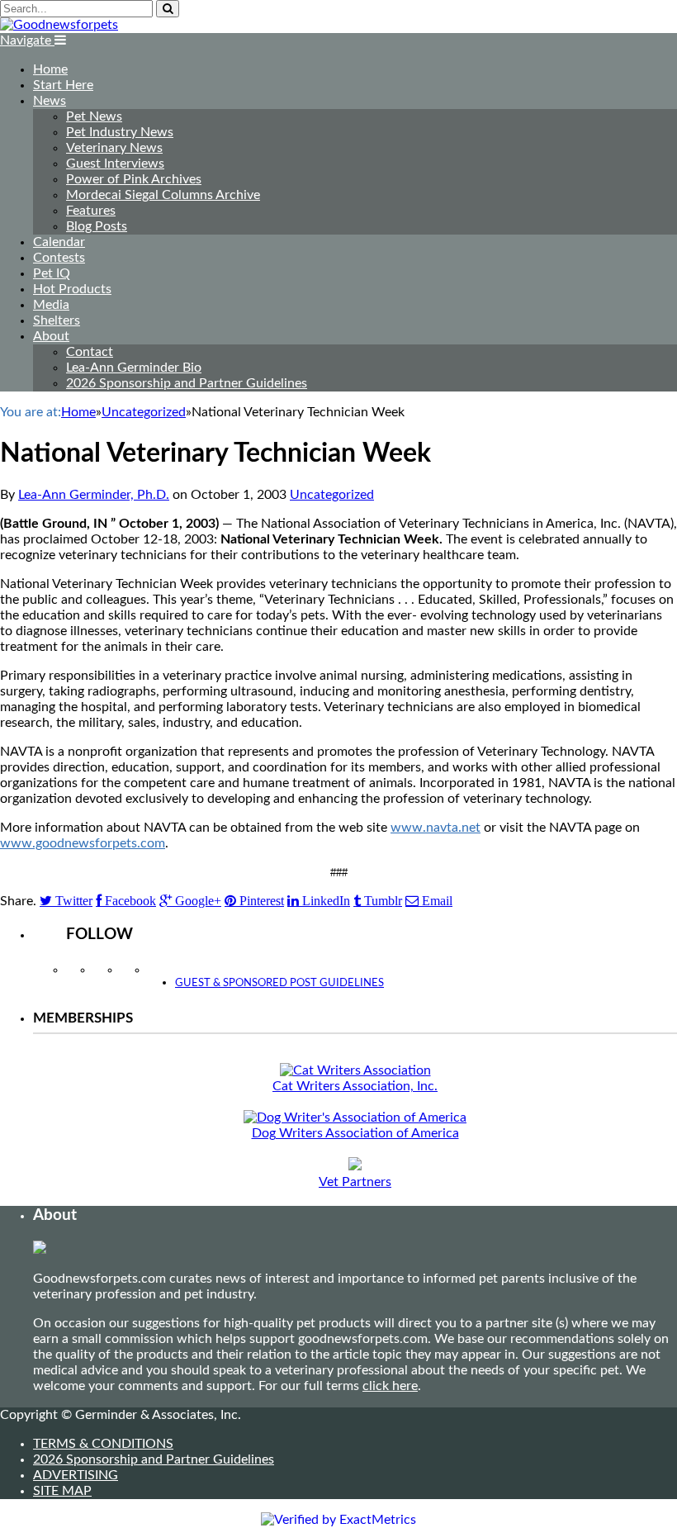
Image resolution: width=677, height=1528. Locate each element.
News (49, 100)
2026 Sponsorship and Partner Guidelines (186, 383)
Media (51, 304)
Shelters (56, 320)
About (51, 336)
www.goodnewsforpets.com (82, 843)
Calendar (59, 242)
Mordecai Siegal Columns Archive (163, 195)
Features (91, 210)
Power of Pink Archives (133, 179)
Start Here (63, 85)
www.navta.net (436, 827)
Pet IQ (51, 273)
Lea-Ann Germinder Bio (133, 367)
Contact (89, 351)
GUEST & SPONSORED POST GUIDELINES (279, 983)
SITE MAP (62, 1490)
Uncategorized (332, 494)
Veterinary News (114, 147)
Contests (59, 257)
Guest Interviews (115, 163)
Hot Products (72, 289)
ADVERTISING (75, 1475)
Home (50, 69)
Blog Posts (96, 226)
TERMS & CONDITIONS (103, 1443)
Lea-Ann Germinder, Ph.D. (93, 494)
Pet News (94, 116)
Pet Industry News (119, 132)
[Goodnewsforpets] (59, 24)
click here (390, 1386)
